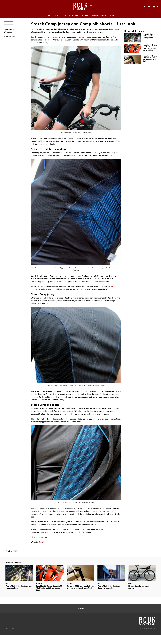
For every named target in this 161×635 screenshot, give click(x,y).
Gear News (8, 22)
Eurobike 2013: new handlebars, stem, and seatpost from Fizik (140, 59)
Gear (49, 15)
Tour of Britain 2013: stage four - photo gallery (140, 37)
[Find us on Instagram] (153, 6)
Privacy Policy (15, 628)
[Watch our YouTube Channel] (148, 6)
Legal (7, 628)
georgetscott (9, 32)
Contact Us (80, 608)
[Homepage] (147, 620)
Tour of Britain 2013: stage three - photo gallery (111, 578)
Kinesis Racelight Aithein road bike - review (142, 578)
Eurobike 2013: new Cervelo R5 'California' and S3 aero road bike (140, 48)
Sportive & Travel (71, 15)
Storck (41, 542)
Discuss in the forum (39, 537)
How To (58, 15)
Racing (85, 15)
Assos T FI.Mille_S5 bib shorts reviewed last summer (54, 511)
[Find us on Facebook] (144, 6)
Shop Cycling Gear (99, 15)
